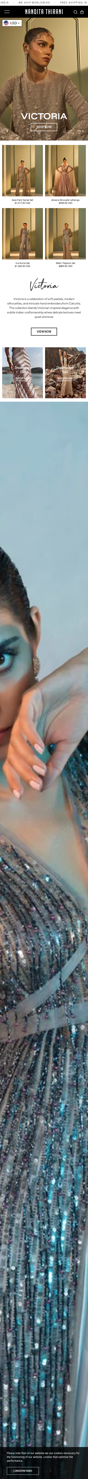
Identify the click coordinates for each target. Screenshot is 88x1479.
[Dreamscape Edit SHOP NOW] (22, 397)
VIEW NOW (44, 331)
